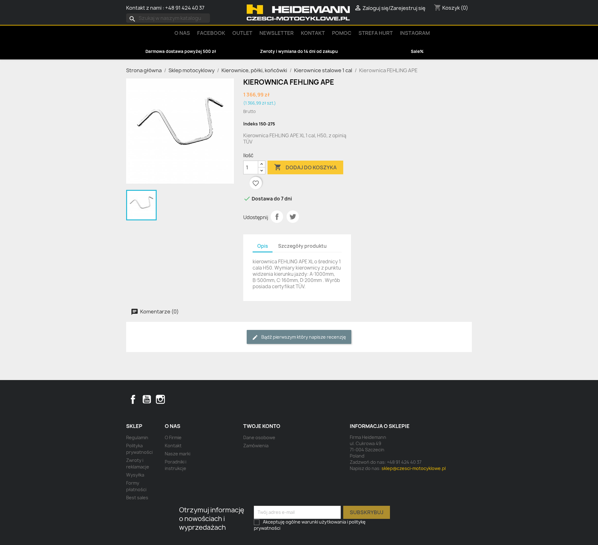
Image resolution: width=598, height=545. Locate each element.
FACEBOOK (211, 33)
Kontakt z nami (144, 7)
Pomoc (341, 33)
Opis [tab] (262, 246)
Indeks (250, 124)
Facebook (133, 399)
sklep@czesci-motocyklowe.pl (414, 468)
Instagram (415, 33)
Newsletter (276, 33)
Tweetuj (293, 216)
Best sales (137, 497)
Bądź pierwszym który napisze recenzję (303, 337)
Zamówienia (255, 446)
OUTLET (242, 33)
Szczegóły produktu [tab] (302, 246)
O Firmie (173, 437)
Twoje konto (261, 426)
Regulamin (137, 437)
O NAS (182, 33)
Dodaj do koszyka (305, 167)
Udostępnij (277, 216)
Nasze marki (177, 454)
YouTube (146, 399)
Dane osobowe (259, 437)
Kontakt (313, 33)
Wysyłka (135, 475)
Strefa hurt (375, 33)
